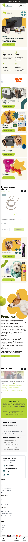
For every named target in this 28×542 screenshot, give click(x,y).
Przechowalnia (4, 502)
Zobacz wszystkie (5, 191)
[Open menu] (22, 5)
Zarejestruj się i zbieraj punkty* (9, 425)
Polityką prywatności (18, 414)
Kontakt (3, 525)
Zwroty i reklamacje (6, 486)
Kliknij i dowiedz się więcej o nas (9, 356)
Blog (2, 529)
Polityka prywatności (6, 488)
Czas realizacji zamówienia (7, 515)
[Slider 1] (14, 47)
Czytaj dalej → (4, 393)
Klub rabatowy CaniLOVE (7, 518)
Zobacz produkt (19, 229)
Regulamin (18, 411)
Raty (2, 492)
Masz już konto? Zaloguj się (8, 428)
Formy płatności (5, 511)
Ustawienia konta (5, 504)
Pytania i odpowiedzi (6, 490)
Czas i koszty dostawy (6, 513)
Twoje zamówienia (5, 499)
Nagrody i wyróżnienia (6, 532)
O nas (2, 527)
